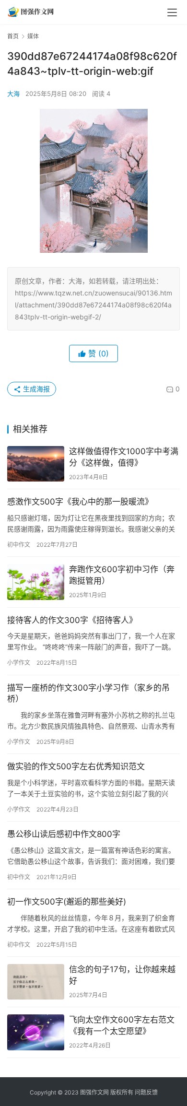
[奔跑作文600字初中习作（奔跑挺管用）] (35, 582)
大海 (13, 93)
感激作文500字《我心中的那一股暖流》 (80, 501)
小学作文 (18, 662)
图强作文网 (94, 1092)
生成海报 (35, 389)
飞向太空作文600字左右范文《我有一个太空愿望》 (122, 1025)
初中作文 (18, 544)
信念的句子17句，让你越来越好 (122, 975)
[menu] (172, 12)
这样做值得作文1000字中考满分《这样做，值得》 (123, 457)
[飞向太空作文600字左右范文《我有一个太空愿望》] (35, 1032)
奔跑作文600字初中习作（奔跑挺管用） (122, 575)
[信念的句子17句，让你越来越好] (35, 982)
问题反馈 (146, 1092)
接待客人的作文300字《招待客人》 (72, 620)
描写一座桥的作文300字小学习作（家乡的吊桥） (88, 693)
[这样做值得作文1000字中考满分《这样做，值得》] (35, 464)
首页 (13, 36)
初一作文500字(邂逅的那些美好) (66, 901)
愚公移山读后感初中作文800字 (63, 834)
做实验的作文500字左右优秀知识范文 (76, 766)
